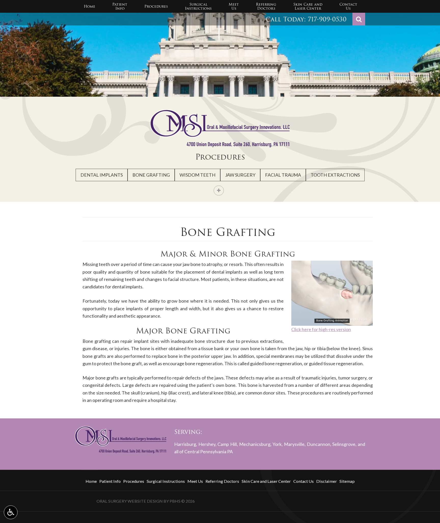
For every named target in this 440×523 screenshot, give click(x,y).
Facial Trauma (283, 175)
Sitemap (347, 481)
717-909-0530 (327, 19)
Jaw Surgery (240, 175)
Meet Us (195, 481)
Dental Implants (101, 175)
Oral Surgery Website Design (130, 501)
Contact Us (303, 481)
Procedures (156, 6)
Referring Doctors (222, 481)
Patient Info (110, 481)
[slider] (332, 322)
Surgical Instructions (166, 481)
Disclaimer (326, 481)
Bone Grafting (151, 175)
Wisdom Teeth (197, 175)
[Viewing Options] (11, 512)
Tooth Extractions (335, 175)
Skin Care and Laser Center (266, 481)
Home (89, 6)
